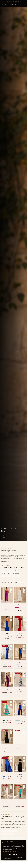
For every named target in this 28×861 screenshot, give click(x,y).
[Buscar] (5, 4)
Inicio (2, 541)
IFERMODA (13, 4)
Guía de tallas (6, 831)
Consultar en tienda (7, 834)
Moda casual (16, 575)
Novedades (16, 573)
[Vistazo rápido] (11, 591)
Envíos (14, 831)
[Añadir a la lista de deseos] (11, 589)
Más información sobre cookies (9, 851)
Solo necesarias (7, 858)
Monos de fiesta (6, 573)
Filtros (11, 582)
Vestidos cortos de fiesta (9, 570)
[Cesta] (24, 4)
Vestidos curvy (6, 575)
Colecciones (9, 541)
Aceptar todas (13, 854)
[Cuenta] (21, 4)
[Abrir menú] (2, 4)
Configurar (20, 857)
